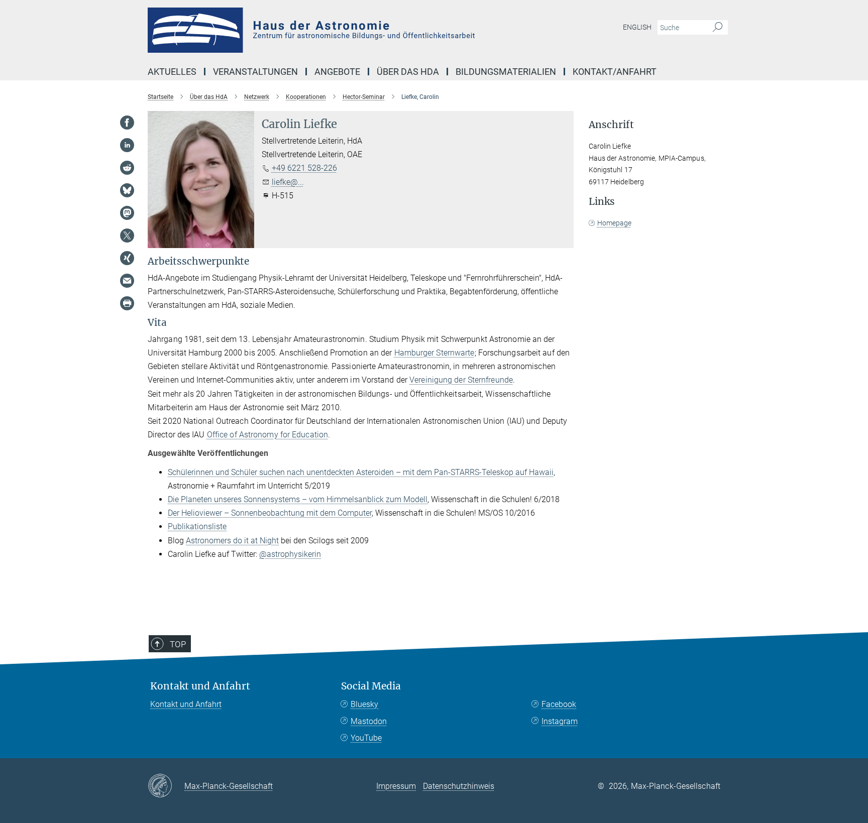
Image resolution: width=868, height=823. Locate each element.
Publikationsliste (197, 526)
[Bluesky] (127, 190)
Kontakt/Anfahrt (615, 71)
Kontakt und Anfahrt (200, 686)
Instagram (559, 721)
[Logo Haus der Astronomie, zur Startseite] (336, 30)
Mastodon (369, 721)
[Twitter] (127, 235)
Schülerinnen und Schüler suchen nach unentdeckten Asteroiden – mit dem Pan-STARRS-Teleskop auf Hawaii (361, 472)
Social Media (371, 686)
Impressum (396, 786)
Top (178, 644)
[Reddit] (127, 167)
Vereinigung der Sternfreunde (461, 380)
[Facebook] (127, 122)
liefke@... (288, 182)
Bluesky (364, 704)
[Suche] (717, 28)
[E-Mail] (127, 280)
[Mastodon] (127, 212)
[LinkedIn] (127, 145)
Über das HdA (408, 71)
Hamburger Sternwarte (434, 353)
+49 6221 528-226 (304, 168)
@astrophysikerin (290, 554)
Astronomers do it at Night (232, 540)
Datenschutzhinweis (458, 786)
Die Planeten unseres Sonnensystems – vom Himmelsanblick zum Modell (297, 499)
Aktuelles (172, 71)
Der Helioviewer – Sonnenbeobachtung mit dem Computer (270, 513)
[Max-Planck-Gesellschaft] (166, 786)
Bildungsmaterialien (506, 71)
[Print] (127, 303)
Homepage (614, 223)
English (637, 27)
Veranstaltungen (255, 71)
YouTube (366, 738)
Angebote (337, 71)
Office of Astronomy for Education (267, 434)
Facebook (558, 704)
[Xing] (127, 258)
